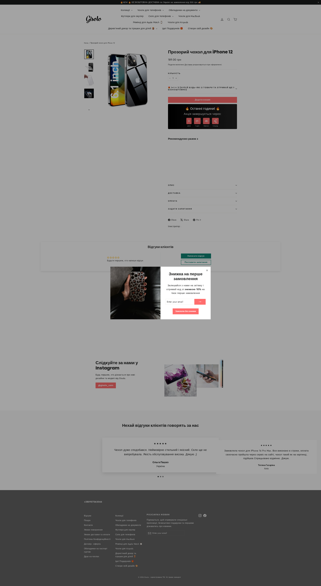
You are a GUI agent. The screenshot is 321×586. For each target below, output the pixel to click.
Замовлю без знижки (185, 311)
